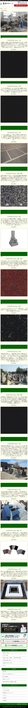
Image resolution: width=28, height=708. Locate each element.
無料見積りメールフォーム (8, 692)
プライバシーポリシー (11, 704)
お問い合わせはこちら (21, 5)
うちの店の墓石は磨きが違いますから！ (14, 36)
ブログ (5, 8)
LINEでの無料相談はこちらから (15, 645)
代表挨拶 (4, 700)
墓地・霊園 (19, 173)
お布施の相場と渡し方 (7, 660)
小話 (20, 40)
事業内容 (4, 671)
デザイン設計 (5, 655)
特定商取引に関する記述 (22, 704)
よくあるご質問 (6, 690)
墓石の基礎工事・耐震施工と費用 (9, 681)
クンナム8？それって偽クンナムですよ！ (14, 82)
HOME (1, 8)
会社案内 (4, 697)
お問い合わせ (5, 687)
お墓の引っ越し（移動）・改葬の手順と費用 (12, 657)
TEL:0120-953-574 (22, 3)
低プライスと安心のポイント (9, 674)
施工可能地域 (5, 676)
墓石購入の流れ (6, 652)
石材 (20, 86)
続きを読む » (14, 49)
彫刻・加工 (19, 530)
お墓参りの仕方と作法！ (8, 662)
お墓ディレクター (6, 679)
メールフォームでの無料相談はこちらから (14, 641)
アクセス (4, 695)
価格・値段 (19, 258)
